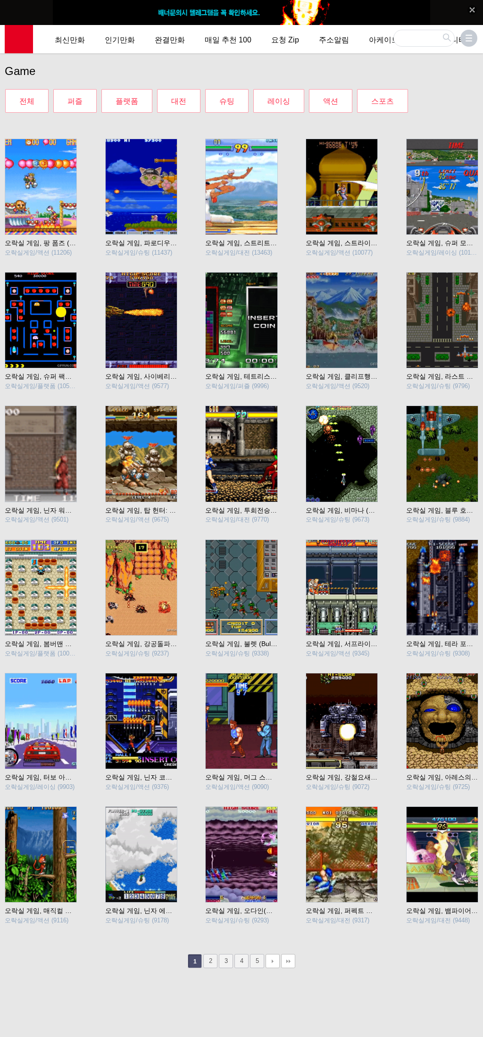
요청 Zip (285, 40)
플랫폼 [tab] (127, 101)
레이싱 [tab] (278, 101)
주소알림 (334, 40)
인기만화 (120, 40)
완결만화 (170, 40)
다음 (273, 961)
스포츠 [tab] (382, 101)
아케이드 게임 (392, 40)
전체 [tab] (26, 101)
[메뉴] (468, 38)
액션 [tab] (330, 101)
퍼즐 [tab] (75, 101)
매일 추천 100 (228, 40)
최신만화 (70, 40)
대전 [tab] (178, 101)
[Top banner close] (472, 10)
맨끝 (288, 961)
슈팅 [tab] (226, 101)
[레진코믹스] (19, 39)
